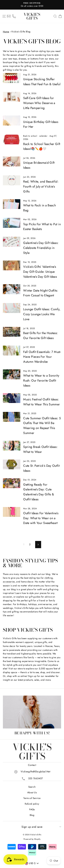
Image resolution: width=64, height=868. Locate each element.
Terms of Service (31, 798)
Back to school (30, 135)
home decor (9, 646)
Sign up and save (32, 827)
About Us (32, 792)
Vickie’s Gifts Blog (20, 31)
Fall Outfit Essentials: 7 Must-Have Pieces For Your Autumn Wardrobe (42, 357)
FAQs (32, 809)
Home (6, 31)
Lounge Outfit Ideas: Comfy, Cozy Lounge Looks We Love (41, 314)
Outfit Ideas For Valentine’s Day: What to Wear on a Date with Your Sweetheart (40, 518)
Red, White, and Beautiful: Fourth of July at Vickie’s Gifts (40, 186)
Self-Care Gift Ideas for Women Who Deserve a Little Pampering (39, 103)
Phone (14, 16)
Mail (8, 16)
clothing (49, 578)
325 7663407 (35, 778)
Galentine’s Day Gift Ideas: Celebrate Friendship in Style (40, 248)
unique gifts (41, 642)
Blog (32, 815)
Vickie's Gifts (32, 16)
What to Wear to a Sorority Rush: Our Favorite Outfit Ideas (41, 380)
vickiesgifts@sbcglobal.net (35, 771)
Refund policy (32, 803)
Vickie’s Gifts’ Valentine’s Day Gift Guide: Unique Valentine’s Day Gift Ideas (40, 271)
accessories (9, 581)
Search (31, 786)
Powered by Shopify (32, 839)
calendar (43, 135)
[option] (32, 5)
